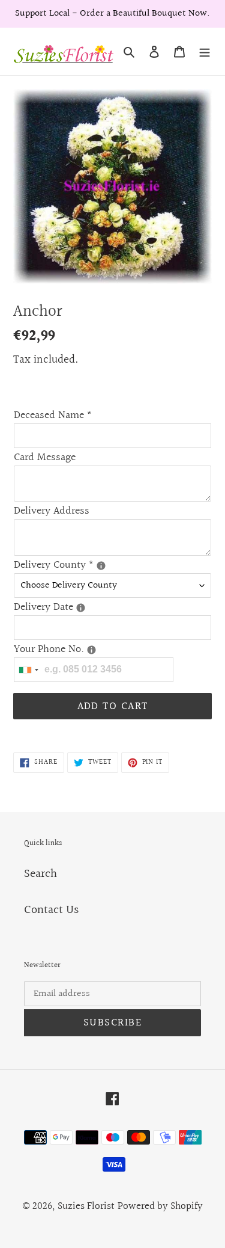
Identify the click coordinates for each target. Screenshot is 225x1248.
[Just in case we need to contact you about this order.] (91, 649)
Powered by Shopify (160, 1206)
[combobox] (28, 669)
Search (40, 874)
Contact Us (51, 910)
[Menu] (204, 51)
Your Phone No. (112, 649)
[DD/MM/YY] (80, 607)
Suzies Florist (86, 1206)
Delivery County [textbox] (112, 565)
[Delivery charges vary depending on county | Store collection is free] (101, 565)
